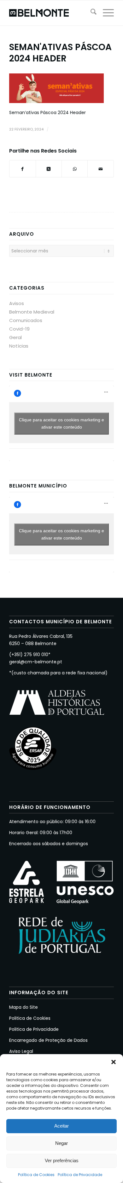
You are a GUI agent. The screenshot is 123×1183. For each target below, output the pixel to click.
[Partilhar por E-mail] (100, 168)
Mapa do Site (23, 1007)
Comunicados (25, 320)
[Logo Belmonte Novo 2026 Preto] (51, 13)
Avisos (16, 303)
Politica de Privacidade (34, 1029)
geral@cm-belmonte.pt (35, 662)
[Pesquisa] (90, 13)
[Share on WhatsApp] (74, 168)
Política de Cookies (36, 1174)
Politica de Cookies (29, 1018)
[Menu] (105, 13)
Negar (61, 1143)
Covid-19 (19, 329)
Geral (15, 337)
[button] (113, 1062)
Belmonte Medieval (31, 312)
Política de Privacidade (80, 1174)
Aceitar (61, 1125)
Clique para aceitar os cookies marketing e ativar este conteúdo (61, 423)
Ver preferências (62, 1160)
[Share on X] (49, 168)
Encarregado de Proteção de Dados (48, 1040)
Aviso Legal (21, 1051)
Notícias (18, 346)
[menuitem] (90, 13)
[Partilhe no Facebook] (22, 168)
